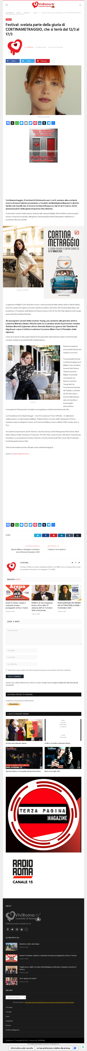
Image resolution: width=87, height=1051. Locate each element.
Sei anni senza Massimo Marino (16, 743)
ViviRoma (29, 47)
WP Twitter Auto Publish (35, 1044)
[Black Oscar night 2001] (63, 758)
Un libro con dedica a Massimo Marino (57, 743)
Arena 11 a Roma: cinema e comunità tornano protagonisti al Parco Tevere (17, 605)
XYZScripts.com (54, 1044)
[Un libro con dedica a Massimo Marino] (63, 730)
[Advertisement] (43, 180)
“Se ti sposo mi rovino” (28, 978)
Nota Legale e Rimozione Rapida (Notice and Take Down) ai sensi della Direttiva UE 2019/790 (49, 1002)
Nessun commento (57, 47)
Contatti (8, 1012)
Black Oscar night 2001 (52, 771)
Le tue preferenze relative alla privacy (53, 1048)
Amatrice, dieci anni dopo (29, 944)
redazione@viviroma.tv (20, 454)
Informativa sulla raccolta (22, 1048)
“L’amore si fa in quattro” (57, 549)
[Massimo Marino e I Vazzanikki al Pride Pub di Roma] (24, 758)
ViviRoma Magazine (12, 1030)
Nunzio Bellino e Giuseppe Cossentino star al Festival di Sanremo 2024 (25, 551)
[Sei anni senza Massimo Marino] (24, 730)
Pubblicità (9, 1021)
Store (8, 1016)
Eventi (9, 19)
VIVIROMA (41, 1040)
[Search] (80, 5)
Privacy (8, 1025)
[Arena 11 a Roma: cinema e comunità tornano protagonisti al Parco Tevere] (17, 592)
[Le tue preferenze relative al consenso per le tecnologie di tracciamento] (83, 1047)
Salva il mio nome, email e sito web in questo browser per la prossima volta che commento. (39, 670)
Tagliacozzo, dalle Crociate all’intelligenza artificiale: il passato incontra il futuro (47, 968)
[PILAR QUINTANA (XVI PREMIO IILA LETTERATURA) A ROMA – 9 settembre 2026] (69, 592)
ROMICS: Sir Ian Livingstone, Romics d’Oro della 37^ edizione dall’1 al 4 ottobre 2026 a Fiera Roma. (42, 607)
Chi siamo (9, 1007)
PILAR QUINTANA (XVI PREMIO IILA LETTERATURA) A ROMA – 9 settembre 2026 (69, 605)
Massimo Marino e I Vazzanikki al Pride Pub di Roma (23, 771)
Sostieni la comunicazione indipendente (20, 701)
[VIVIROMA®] (43, 5)
